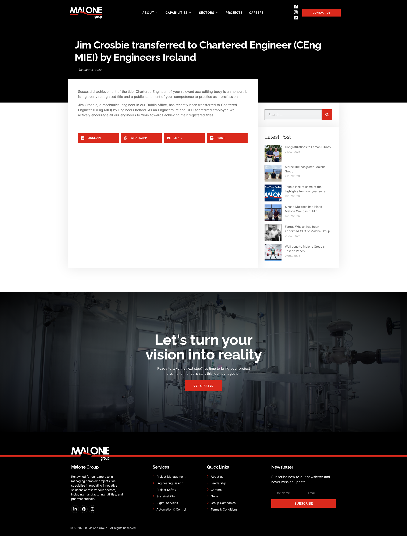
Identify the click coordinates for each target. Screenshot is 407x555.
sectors (206, 12)
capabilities (177, 12)
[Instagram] (92, 509)
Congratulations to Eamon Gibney (308, 147)
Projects (234, 12)
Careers (256, 12)
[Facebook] (84, 509)
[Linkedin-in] (75, 509)
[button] (98, 138)
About (148, 12)
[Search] (327, 114)
